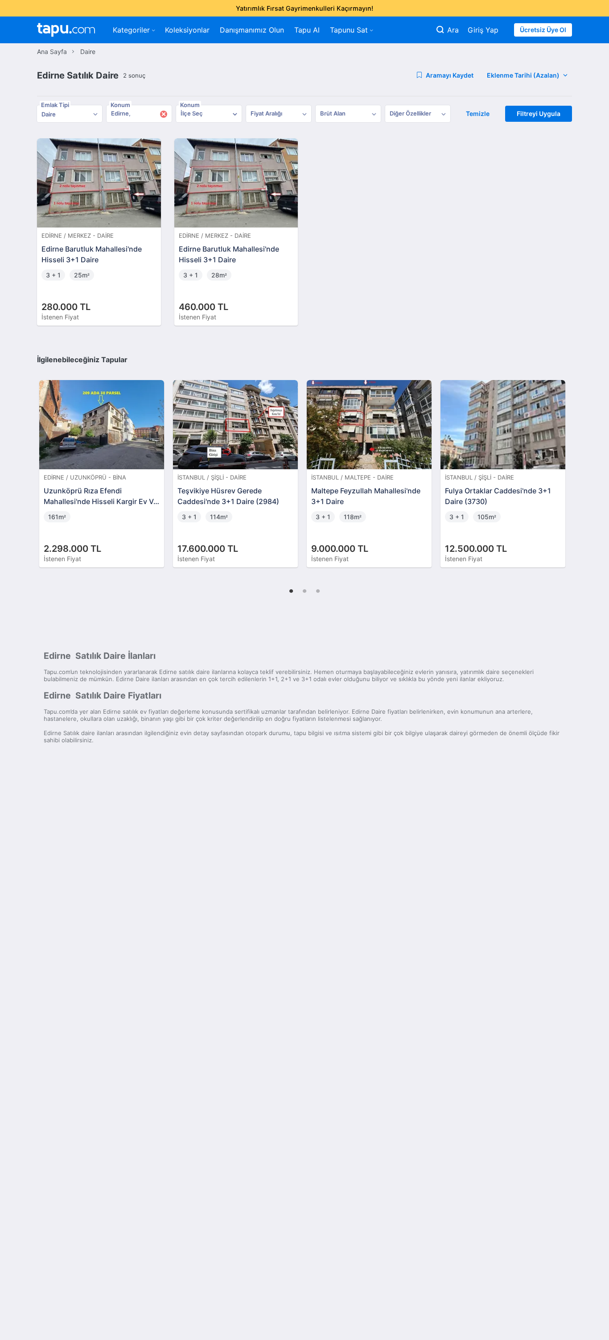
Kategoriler (131, 29)
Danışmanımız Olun (252, 29)
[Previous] (47, 464)
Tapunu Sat (349, 29)
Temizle (478, 113)
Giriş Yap (483, 29)
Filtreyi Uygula (538, 113)
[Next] (562, 464)
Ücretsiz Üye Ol (543, 29)
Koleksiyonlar (187, 29)
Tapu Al (307, 29)
